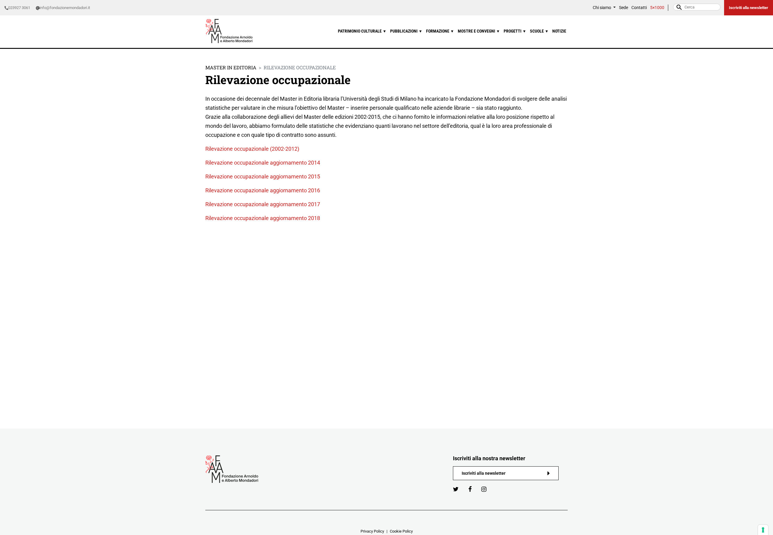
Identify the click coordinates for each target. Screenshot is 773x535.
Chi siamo (602, 7)
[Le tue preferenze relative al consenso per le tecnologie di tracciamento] (763, 530)
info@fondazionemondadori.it (65, 7)
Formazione (440, 31)
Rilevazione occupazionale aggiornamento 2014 (262, 162)
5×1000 (657, 7)
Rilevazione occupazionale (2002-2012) (252, 149)
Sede (623, 7)
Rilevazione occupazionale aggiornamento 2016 (262, 190)
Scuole (539, 31)
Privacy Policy (372, 531)
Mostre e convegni (479, 31)
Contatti (639, 7)
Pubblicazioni (406, 31)
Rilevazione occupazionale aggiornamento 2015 (262, 176)
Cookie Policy (401, 531)
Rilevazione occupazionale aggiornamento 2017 (262, 204)
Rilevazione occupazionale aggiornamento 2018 (262, 218)
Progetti (515, 31)
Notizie (559, 31)
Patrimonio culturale (362, 31)
